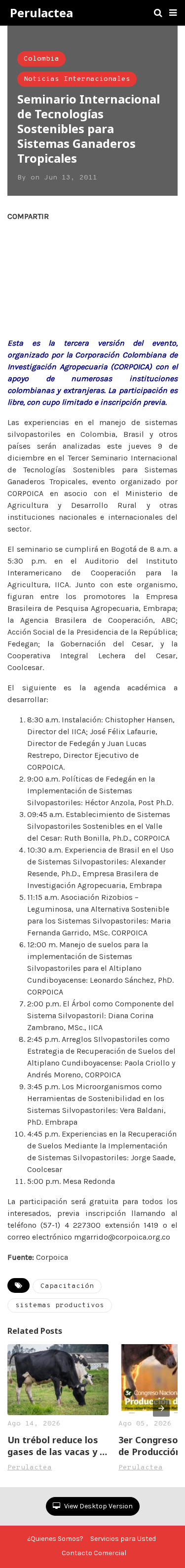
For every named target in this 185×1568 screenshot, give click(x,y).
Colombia (41, 59)
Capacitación (67, 1286)
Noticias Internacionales (77, 79)
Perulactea (41, 13)
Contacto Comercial (94, 1553)
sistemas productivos (59, 1305)
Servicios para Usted (123, 1538)
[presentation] (161, 1408)
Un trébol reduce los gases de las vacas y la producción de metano (57, 1446)
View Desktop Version (98, 1506)
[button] (173, 12)
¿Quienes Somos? (55, 1538)
